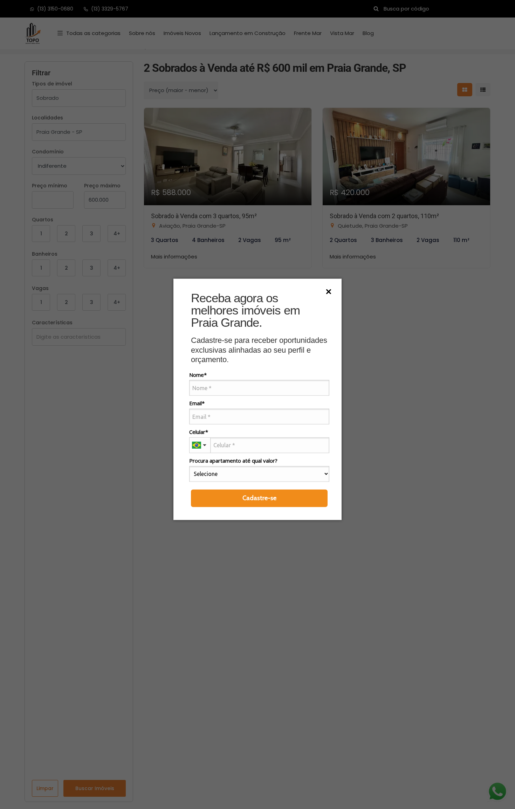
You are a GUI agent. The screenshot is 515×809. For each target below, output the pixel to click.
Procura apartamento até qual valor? (233, 460)
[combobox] (199, 445)
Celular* (198, 432)
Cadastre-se (259, 498)
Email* (197, 403)
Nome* (198, 374)
